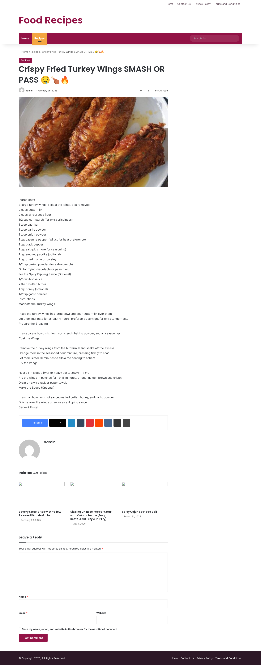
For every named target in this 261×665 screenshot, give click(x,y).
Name (23, 596)
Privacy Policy (203, 3)
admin (29, 90)
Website (101, 612)
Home (169, 3)
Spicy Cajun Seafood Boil (139, 512)
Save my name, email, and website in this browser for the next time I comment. (70, 629)
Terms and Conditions (227, 3)
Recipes (39, 38)
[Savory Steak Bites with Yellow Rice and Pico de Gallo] (42, 495)
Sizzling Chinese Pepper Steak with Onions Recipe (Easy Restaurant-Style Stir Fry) (91, 515)
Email (23, 612)
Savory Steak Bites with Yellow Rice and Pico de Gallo (40, 513)
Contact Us (184, 3)
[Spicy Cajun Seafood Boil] (145, 495)
